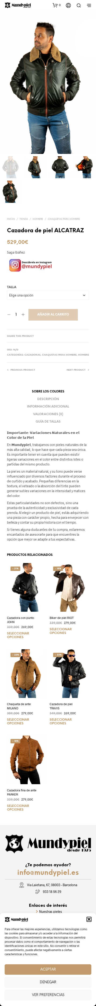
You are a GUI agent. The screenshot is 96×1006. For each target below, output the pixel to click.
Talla (11, 287)
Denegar (48, 982)
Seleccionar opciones (18, 635)
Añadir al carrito (53, 314)
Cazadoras (32, 355)
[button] (89, 919)
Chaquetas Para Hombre (64, 219)
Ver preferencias (48, 995)
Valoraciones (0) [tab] (48, 414)
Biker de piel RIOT (62, 618)
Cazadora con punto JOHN (20, 620)
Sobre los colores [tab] (48, 391)
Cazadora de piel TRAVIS (61, 706)
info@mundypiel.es (48, 872)
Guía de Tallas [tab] (48, 421)
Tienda (24, 219)
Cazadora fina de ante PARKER (21, 792)
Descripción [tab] (48, 399)
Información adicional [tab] (48, 406)
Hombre (38, 219)
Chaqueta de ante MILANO (19, 706)
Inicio (11, 219)
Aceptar (48, 969)
